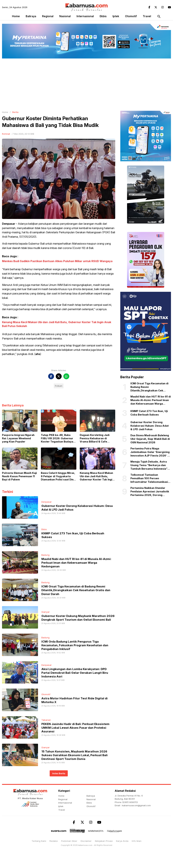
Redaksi (54, 841)
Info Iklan (136, 841)
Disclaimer (86, 841)
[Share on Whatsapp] (66, 376)
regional (47, 16)
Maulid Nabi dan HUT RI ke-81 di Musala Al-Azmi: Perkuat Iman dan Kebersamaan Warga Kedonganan (76, 562)
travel (147, 16)
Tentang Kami (39, 841)
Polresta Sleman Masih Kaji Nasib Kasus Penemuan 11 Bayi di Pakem (19, 476)
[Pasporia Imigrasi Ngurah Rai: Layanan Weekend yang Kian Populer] (20, 420)
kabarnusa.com (85, 845)
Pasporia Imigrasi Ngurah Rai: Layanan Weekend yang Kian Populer (18, 438)
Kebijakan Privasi (104, 841)
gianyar (45, 612)
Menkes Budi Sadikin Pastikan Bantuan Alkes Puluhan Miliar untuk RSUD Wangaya (57, 261)
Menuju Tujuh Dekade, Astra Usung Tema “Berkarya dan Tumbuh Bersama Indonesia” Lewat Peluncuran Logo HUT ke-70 (148, 465)
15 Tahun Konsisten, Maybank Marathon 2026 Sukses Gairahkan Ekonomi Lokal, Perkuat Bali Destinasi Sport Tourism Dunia (74, 755)
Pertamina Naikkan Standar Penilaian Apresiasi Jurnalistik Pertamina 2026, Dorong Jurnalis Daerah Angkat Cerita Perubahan (149, 491)
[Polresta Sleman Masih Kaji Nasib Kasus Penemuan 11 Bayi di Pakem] (20, 458)
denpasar (46, 501)
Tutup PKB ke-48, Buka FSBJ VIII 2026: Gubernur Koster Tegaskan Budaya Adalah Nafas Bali (57, 438)
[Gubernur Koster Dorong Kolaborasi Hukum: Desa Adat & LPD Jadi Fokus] (20, 507)
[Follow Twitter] (155, 7)
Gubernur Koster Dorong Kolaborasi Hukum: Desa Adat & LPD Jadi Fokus (149, 426)
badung (45, 555)
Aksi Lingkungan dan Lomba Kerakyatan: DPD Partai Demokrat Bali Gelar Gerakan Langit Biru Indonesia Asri (74, 672)
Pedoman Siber (69, 841)
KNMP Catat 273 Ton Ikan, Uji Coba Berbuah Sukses (149, 412)
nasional (65, 16)
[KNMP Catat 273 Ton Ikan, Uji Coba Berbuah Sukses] (20, 534)
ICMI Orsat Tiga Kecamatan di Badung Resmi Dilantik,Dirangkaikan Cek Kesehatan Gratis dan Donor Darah (75, 590)
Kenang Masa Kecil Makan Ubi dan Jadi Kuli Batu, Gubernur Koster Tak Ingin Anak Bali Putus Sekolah (97, 476)
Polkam (58, 386)
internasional (85, 16)
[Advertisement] (86, 83)
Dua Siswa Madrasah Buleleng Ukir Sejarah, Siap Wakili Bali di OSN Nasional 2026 (150, 439)
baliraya (31, 16)
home (61, 795)
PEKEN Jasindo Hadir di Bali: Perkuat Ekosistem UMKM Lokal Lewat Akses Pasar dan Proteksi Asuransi (75, 727)
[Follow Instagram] (162, 7)
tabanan (46, 720)
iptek (116, 16)
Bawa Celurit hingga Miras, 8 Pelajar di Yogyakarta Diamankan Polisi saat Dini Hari (58, 476)
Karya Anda (122, 841)
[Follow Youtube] (169, 7)
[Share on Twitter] (59, 376)
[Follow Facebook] (149, 7)
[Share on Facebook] (51, 376)
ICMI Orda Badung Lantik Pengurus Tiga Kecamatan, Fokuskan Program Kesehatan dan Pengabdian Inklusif (74, 645)
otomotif (131, 16)
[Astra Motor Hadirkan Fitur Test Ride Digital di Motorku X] (20, 699)
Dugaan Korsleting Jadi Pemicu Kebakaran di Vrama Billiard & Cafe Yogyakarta (94, 438)
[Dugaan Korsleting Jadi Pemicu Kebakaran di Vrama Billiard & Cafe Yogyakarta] (97, 420)
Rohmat (6, 133)
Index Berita (58, 773)
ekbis (103, 16)
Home (16, 16)
